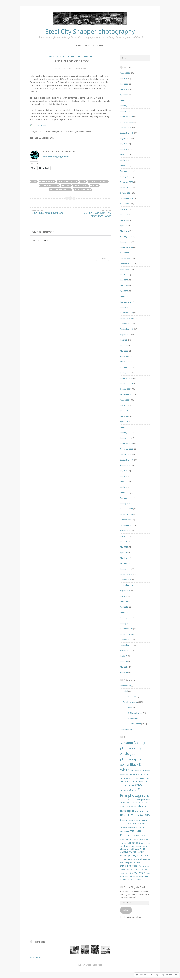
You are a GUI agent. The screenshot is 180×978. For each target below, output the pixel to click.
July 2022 (123, 340)
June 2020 (124, 476)
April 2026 (124, 95)
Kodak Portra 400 (129, 824)
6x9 (121, 743)
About (88, 45)
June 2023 (124, 280)
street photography (60, 190)
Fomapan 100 (125, 800)
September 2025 (126, 133)
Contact (100, 45)
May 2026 (124, 89)
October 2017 (125, 639)
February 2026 (126, 105)
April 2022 (124, 356)
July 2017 (123, 656)
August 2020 (125, 465)
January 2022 (125, 373)
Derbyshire (124, 790)
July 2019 (123, 536)
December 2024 (126, 182)
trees (122, 873)
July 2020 (123, 471)
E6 (129, 790)
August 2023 (125, 269)
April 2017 (124, 672)
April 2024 (124, 225)
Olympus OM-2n (141, 846)
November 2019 (126, 514)
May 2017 (124, 667)
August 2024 (125, 204)
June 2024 (124, 214)
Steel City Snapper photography (90, 31)
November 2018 (126, 574)
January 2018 (125, 623)
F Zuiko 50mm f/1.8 (140, 802)
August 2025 (125, 138)
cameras (125, 778)
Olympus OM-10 (126, 849)
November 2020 (126, 449)
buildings (136, 775)
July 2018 (123, 596)
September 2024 (126, 198)
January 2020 (125, 503)
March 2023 (125, 296)
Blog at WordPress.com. (90, 965)
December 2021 (126, 378)
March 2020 (125, 492)
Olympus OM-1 (81, 186)
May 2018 (124, 601)
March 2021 (125, 427)
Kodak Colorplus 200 (130, 820)
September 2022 (126, 329)
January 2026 (125, 111)
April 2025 (124, 160)
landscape (125, 826)
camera (143, 774)
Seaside (132, 859)
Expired (133, 790)
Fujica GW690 (144, 799)
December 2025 (126, 116)
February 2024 (126, 236)
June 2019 (124, 541)
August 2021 (125, 400)
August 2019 (125, 531)
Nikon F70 (125, 843)
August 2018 (125, 590)
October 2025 (125, 127)
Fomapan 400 (134, 800)
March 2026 (125, 100)
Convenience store (67, 181)
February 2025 (126, 171)
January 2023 (125, 307)
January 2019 (125, 569)
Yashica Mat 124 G (135, 873)
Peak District (138, 851)
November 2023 (126, 253)
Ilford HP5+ (127, 815)
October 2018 (125, 579)
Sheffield (141, 859)
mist (132, 836)
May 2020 (124, 481)
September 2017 (126, 645)
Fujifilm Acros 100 (49, 186)
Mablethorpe (124, 831)
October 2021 (125, 389)
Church (130, 785)
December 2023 (126, 247)
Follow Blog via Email (134, 887)
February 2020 (126, 498)
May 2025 (124, 155)
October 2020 (125, 454)
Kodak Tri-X (140, 823)
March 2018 (125, 612)
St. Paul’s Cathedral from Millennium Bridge (97, 213)
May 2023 (124, 285)
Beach (127, 765)
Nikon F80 (134, 842)
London (66, 186)
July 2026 (123, 78)
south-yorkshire (130, 863)
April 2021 (124, 422)
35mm (51, 56)
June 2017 (124, 661)
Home (78, 45)
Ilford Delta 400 (144, 811)
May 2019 (124, 547)
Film (83, 181)
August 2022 (125, 334)
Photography (85, 56)
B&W (122, 765)
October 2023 (125, 258)
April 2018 (124, 607)
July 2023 (123, 274)
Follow (126, 910)
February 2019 (126, 563)
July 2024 (123, 209)
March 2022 (125, 362)
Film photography (66, 56)
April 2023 (124, 291)
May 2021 (124, 416)
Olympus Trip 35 (138, 849)
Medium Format (134, 724)
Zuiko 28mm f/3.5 (83, 190)
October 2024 (125, 193)
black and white (137, 770)
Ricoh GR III (124, 860)
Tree (145, 870)
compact (138, 785)
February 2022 (126, 367)
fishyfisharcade (80, 68)
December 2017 (126, 629)
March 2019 (125, 558)
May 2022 (124, 351)
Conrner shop (47, 181)
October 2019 (125, 520)
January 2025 (125, 176)
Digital (125, 691)
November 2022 (126, 318)
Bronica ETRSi (126, 774)
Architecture (146, 760)
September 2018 (126, 585)
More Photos (35, 957)
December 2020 (126, 443)
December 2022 (126, 313)
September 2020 (126, 460)
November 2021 (126, 383)
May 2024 (124, 220)
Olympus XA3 (126, 851)
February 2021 (126, 432)
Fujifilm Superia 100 (126, 802)
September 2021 (126, 394)
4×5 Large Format (135, 713)
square (143, 863)
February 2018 (126, 618)
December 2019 (126, 509)
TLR (141, 869)
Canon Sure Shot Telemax (129, 781)
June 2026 (124, 84)
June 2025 (124, 149)
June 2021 (124, 411)
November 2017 (126, 634)
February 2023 (126, 302)
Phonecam (132, 696)
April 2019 (124, 552)
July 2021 (123, 405)
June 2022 (124, 345)
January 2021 (125, 438)
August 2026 (125, 73)
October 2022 (125, 323)
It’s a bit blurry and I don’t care (46, 211)
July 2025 (123, 144)
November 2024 (126, 187)
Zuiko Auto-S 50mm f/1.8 (135, 879)
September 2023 (126, 264)
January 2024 (125, 242)
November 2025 (126, 122)
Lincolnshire (134, 827)
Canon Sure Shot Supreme (140, 778)
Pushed (95, 186)
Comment (102, 258)
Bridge (147, 770)
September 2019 (126, 525)
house (136, 811)
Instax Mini (132, 718)
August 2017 (125, 650)
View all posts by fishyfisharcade (57, 156)
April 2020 (124, 487)
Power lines (140, 856)
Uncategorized (126, 729)
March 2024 (125, 231)
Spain (138, 863)
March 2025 (125, 165)
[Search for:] (135, 58)
